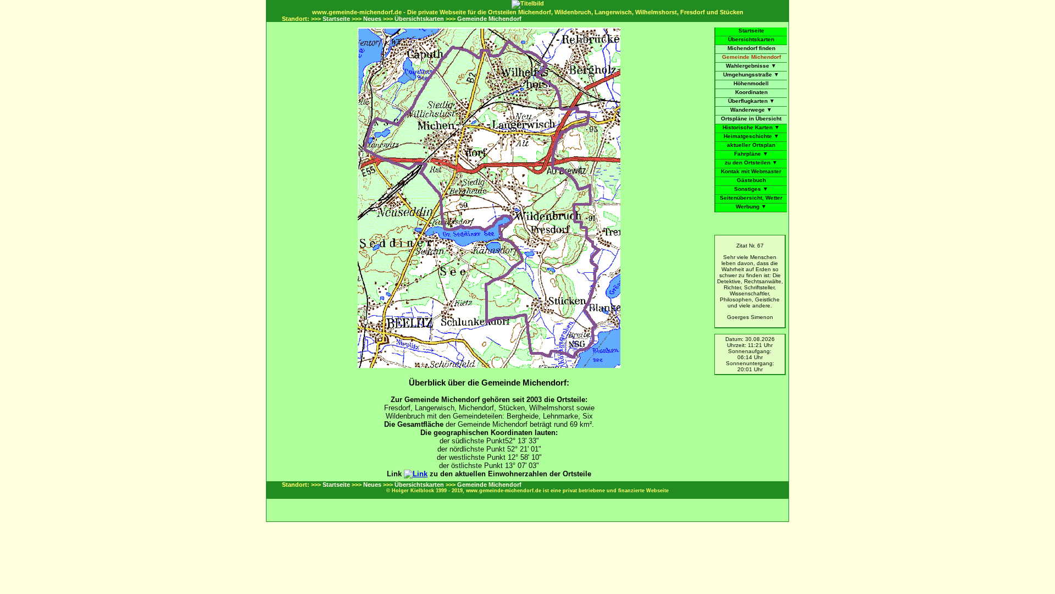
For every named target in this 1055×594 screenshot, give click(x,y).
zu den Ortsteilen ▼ (751, 163)
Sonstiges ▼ (751, 189)
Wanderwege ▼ (751, 110)
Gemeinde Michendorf (489, 18)
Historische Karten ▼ (751, 127)
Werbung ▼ (751, 207)
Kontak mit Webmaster (751, 171)
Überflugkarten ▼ (751, 101)
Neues (372, 18)
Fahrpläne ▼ (751, 154)
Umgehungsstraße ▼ (751, 75)
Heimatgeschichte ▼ (751, 136)
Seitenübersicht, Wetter (751, 198)
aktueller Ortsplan (751, 145)
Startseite (336, 18)
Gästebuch (751, 180)
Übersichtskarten (419, 18)
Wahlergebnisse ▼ (751, 66)
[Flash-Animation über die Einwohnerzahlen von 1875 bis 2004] (415, 474)
